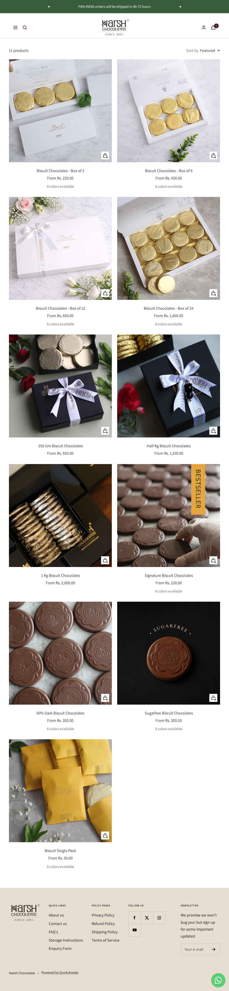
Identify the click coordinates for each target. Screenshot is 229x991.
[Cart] (213, 27)
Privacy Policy (103, 915)
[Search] (25, 28)
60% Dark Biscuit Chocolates (60, 713)
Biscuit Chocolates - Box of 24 (168, 308)
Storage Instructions (66, 940)
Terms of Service (105, 940)
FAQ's (53, 931)
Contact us (58, 923)
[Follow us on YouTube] (134, 930)
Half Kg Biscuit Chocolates (169, 445)
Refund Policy (103, 923)
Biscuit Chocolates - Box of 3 (60, 170)
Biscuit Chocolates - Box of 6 (169, 170)
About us (56, 915)
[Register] (214, 949)
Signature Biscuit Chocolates (169, 575)
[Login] (204, 27)
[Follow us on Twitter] (147, 918)
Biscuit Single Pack (60, 850)
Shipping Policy (105, 931)
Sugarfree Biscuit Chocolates (169, 713)
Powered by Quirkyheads (59, 972)
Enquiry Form (60, 948)
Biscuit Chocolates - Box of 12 (60, 308)
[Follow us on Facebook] (134, 918)
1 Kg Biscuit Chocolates (60, 575)
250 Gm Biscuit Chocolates (60, 445)
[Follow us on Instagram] (159, 918)
